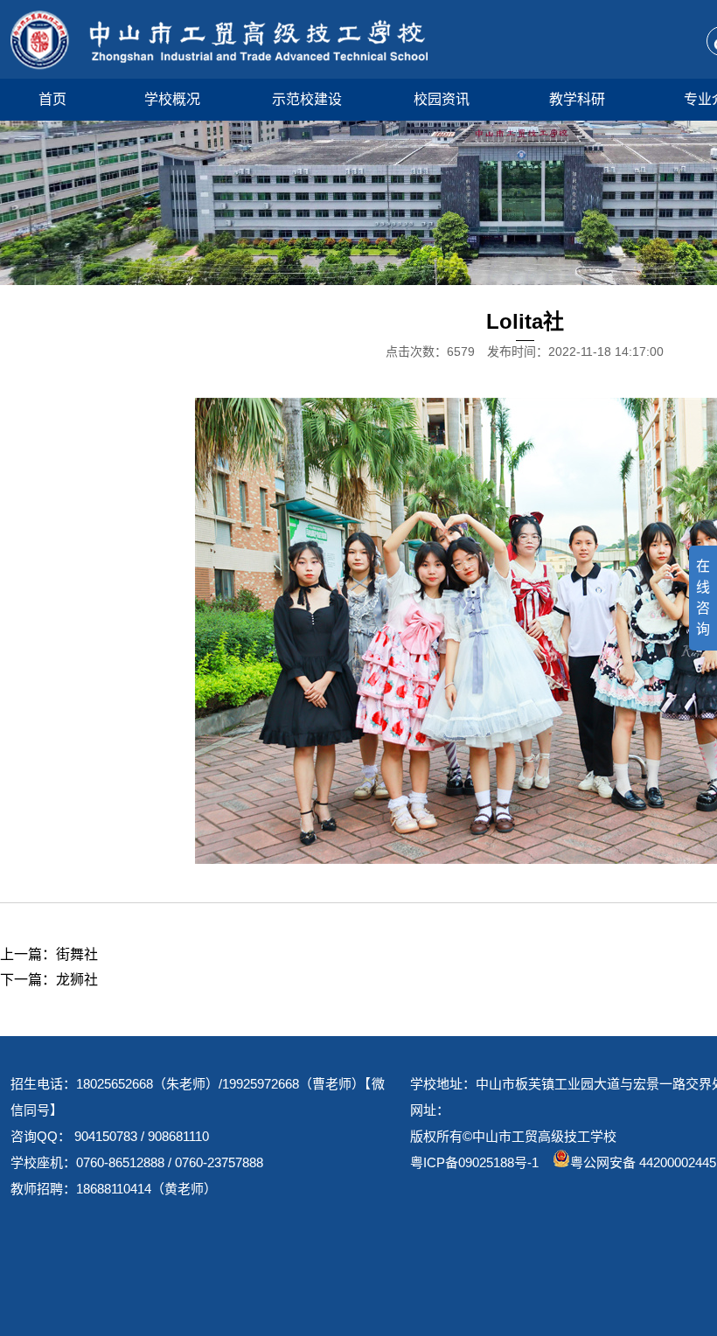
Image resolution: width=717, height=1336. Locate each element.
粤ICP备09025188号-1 (474, 1162)
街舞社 (77, 954)
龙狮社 (77, 979)
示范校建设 (307, 99)
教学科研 (577, 99)
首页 (52, 99)
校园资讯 (442, 99)
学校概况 (172, 99)
